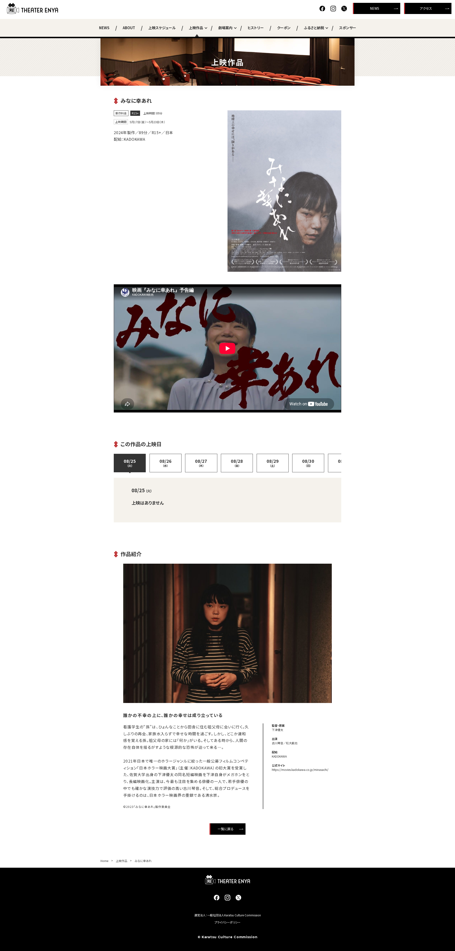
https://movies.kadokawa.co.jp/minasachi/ (300, 770)
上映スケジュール (162, 27)
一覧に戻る (226, 828)
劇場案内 (225, 27)
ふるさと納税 (314, 27)
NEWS (374, 8)
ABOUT (129, 27)
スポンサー (347, 27)
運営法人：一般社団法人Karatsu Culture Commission (227, 915)
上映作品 (196, 27)
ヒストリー (256, 27)
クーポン (284, 27)
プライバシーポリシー (227, 922)
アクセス (426, 8)
